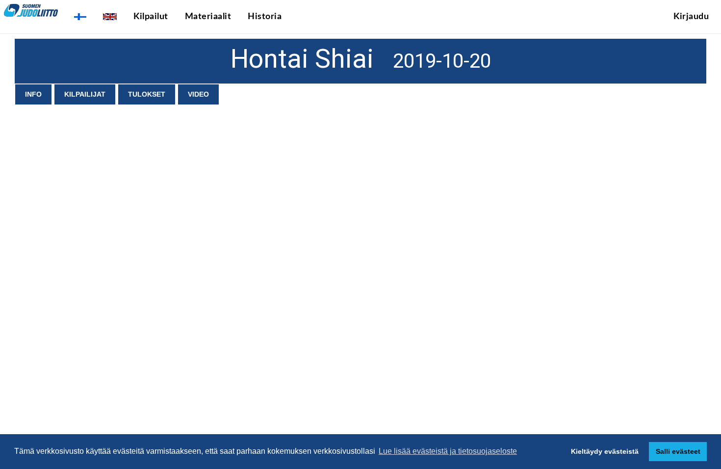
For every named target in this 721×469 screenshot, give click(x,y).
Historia (265, 16)
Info (33, 94)
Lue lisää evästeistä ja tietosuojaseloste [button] (448, 451)
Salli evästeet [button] (678, 451)
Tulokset (146, 94)
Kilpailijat (84, 94)
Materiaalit (208, 16)
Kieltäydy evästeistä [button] (605, 451)
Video (198, 94)
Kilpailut (150, 16)
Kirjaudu (691, 16)
